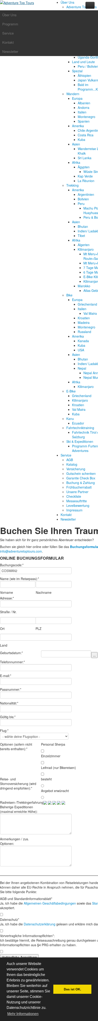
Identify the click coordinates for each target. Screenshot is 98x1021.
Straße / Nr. (8, 612)
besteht (46, 779)
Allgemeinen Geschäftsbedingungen (50, 903)
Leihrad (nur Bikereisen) (58, 767)
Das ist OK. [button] (72, 989)
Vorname (6, 592)
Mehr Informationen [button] (23, 1014)
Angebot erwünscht (55, 790)
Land (3, 645)
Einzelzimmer (50, 756)
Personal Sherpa (53, 744)
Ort (2, 628)
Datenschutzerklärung (39, 924)
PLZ (38, 628)
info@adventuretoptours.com (21, 551)
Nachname (44, 592)
